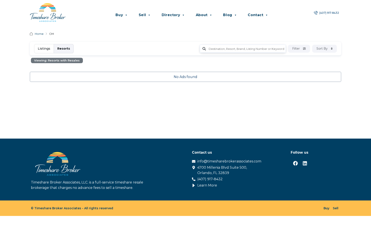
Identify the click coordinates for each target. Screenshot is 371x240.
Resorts (63, 48)
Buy (119, 15)
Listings (44, 48)
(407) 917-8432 (329, 12)
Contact (255, 15)
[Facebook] (295, 163)
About (202, 15)
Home (39, 33)
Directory (171, 15)
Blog (227, 15)
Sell (142, 15)
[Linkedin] (305, 163)
